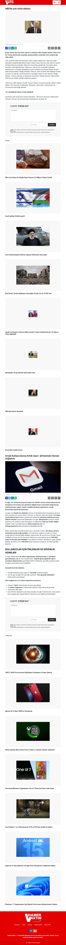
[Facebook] (6, 48)
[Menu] (58, 2)
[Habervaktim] (9, 2)
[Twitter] (9, 48)
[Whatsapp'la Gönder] (15, 48)
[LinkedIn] (12, 48)
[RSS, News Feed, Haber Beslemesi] (35, 931)
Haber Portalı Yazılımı (34, 942)
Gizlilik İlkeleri (38, 925)
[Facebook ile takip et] (31, 931)
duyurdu (8, 544)
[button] (52, 48)
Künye (23, 925)
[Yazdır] (49, 48)
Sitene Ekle (47, 925)
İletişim (30, 925)
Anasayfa (17, 925)
